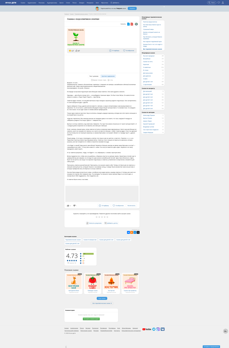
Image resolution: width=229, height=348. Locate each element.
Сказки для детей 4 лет (123, 240)
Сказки (23, 3)
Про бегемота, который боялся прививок (152, 37)
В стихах (145, 70)
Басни (62, 3)
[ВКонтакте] (128, 232)
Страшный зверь (148, 29)
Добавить (115, 3)
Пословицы (112, 328)
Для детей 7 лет (148, 105)
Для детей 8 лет (148, 108)
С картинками (147, 84)
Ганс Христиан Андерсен (151, 129)
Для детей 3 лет (148, 94)
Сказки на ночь (148, 61)
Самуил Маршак (148, 132)
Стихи (68, 3)
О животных (147, 67)
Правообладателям (106, 330)
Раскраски (90, 3)
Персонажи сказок (86, 330)
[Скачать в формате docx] (128, 24)
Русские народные (148, 56)
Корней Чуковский (149, 124)
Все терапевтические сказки (101, 303)
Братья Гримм (147, 118)
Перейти (132, 8)
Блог (97, 3)
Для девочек (147, 76)
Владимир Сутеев (148, 127)
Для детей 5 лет (148, 81)
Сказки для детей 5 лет (72, 243)
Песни (74, 3)
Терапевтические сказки (73, 240)
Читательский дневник (71, 330)
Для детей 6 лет (148, 103)
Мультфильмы (126, 328)
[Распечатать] (136, 24)
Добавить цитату (112, 223)
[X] (138, 232)
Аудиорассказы (52, 3)
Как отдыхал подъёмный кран (152, 41)
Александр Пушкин (149, 115)
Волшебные (146, 59)
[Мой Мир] (134, 232)
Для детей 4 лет (148, 97)
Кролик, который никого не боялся (151, 33)
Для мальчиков (148, 73)
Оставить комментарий (91, 319)
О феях (145, 79)
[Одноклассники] (131, 232)
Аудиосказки (32, 3)
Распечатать (131, 205)
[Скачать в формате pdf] (132, 24)
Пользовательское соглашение (131, 330)
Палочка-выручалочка (150, 22)
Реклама (96, 330)
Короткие (146, 64)
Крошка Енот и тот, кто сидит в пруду (152, 45)
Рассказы (42, 3)
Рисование (103, 328)
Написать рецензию (95, 223)
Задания (135, 328)
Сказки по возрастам (90, 240)
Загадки (81, 3)
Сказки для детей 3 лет (106, 240)
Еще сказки (101, 298)
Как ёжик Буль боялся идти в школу (152, 25)
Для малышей (147, 91)
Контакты (117, 330)
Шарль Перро (147, 121)
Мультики (104, 3)
